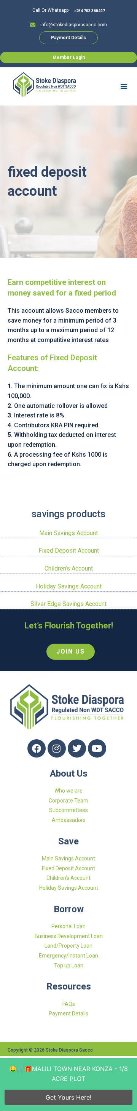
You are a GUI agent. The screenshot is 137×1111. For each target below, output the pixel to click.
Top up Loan (68, 965)
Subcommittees (68, 810)
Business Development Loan (69, 936)
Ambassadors (69, 820)
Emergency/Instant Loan (68, 956)
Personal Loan (68, 926)
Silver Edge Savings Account (68, 603)
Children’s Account (69, 568)
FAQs (68, 1004)
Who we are (68, 791)
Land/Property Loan (68, 946)
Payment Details (68, 1013)
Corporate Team (68, 801)
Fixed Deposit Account (68, 550)
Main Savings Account (68, 533)
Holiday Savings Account (69, 586)
